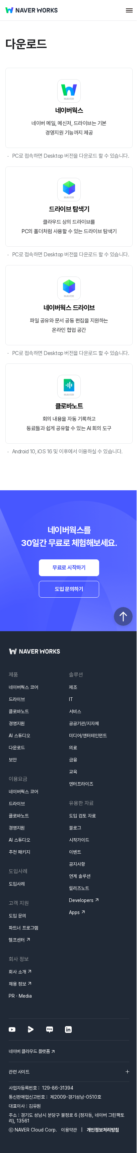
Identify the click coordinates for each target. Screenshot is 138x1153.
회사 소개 (17, 971)
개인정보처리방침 (103, 1130)
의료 (73, 747)
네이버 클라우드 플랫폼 (29, 1051)
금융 (73, 759)
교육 (73, 771)
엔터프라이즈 (81, 784)
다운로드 (17, 747)
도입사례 (17, 884)
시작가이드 (79, 840)
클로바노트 (19, 711)
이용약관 (69, 1130)
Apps (74, 912)
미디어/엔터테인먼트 (88, 735)
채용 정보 (17, 984)
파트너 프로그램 (23, 928)
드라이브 (17, 699)
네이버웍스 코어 (23, 687)
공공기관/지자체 (84, 723)
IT (71, 699)
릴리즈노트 (79, 888)
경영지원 (17, 723)
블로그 (75, 828)
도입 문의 (17, 915)
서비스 (75, 711)
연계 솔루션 (79, 876)
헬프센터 (17, 940)
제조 (73, 687)
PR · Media (20, 996)
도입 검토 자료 (82, 815)
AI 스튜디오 (19, 735)
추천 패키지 (19, 852)
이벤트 (75, 852)
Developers (81, 900)
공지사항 (77, 864)
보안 (13, 759)
